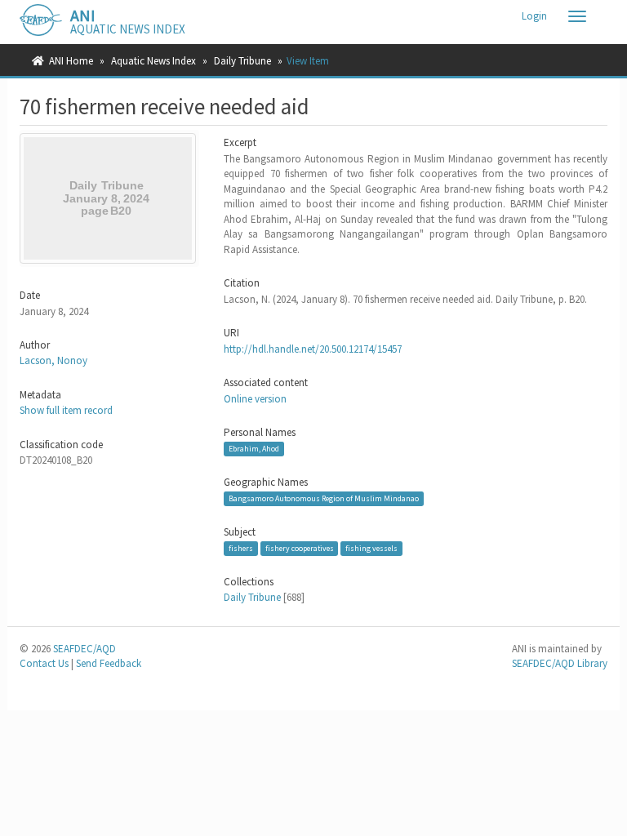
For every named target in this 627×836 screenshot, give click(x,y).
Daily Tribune (242, 61)
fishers (241, 548)
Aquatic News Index (153, 61)
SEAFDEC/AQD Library (559, 663)
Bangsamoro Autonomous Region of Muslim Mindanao (324, 498)
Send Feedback (108, 663)
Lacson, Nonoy (53, 360)
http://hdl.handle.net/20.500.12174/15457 (313, 349)
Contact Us (44, 663)
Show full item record (66, 410)
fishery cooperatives (299, 548)
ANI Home (71, 61)
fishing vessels (371, 548)
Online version (255, 399)
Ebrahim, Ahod (254, 448)
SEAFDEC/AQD (84, 649)
